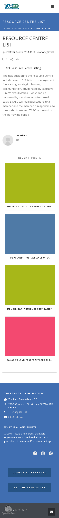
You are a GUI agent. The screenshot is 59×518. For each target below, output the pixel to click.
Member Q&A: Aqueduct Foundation (30, 309)
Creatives (10, 51)
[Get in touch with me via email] (17, 140)
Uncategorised (20, 28)
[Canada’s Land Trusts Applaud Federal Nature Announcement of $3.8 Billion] (30, 336)
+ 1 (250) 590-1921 (18, 412)
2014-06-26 (29, 51)
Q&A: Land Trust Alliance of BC (30, 257)
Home (7, 28)
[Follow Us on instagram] (43, 453)
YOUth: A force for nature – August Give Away (31, 206)
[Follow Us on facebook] (35, 453)
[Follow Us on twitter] (51, 453)
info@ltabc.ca (15, 417)
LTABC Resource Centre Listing (21, 68)
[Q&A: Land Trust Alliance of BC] (30, 234)
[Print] (19, 59)
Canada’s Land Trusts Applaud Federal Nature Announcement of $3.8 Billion (31, 360)
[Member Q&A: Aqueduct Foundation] (30, 285)
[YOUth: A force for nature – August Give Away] (30, 183)
